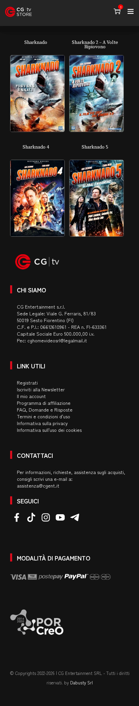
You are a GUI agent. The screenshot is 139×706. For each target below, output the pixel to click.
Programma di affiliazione (44, 402)
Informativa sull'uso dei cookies (49, 429)
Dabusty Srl (81, 682)
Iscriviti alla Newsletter (41, 389)
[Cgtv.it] (18, 12)
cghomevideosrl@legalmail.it (57, 340)
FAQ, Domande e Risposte (45, 409)
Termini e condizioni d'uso (43, 416)
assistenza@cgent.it (38, 485)
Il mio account (31, 396)
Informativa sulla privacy (42, 423)
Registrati (27, 382)
